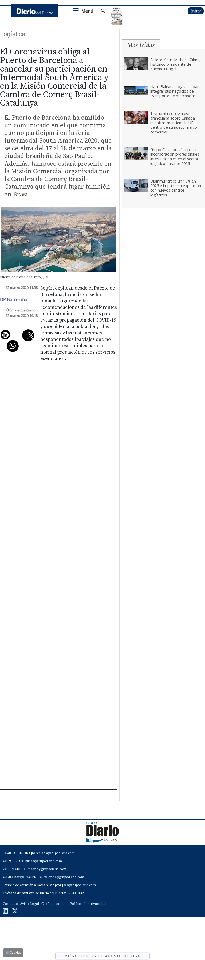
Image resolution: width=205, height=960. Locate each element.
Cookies (13, 952)
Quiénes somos (54, 904)
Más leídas (141, 45)
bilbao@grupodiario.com (43, 861)
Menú (87, 11)
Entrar (195, 10)
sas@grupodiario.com (80, 885)
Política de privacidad (88, 904)
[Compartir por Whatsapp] (13, 346)
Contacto (10, 904)
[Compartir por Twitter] (28, 335)
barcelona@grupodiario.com (53, 853)
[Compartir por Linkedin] (5, 334)
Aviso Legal (29, 904)
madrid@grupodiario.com (46, 869)
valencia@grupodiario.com (64, 877)
